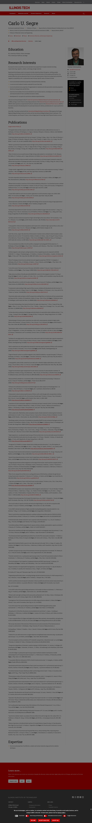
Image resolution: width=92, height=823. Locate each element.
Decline (33, 820)
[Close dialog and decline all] (91, 809)
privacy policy (61, 812)
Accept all (55, 820)
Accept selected (44, 820)
